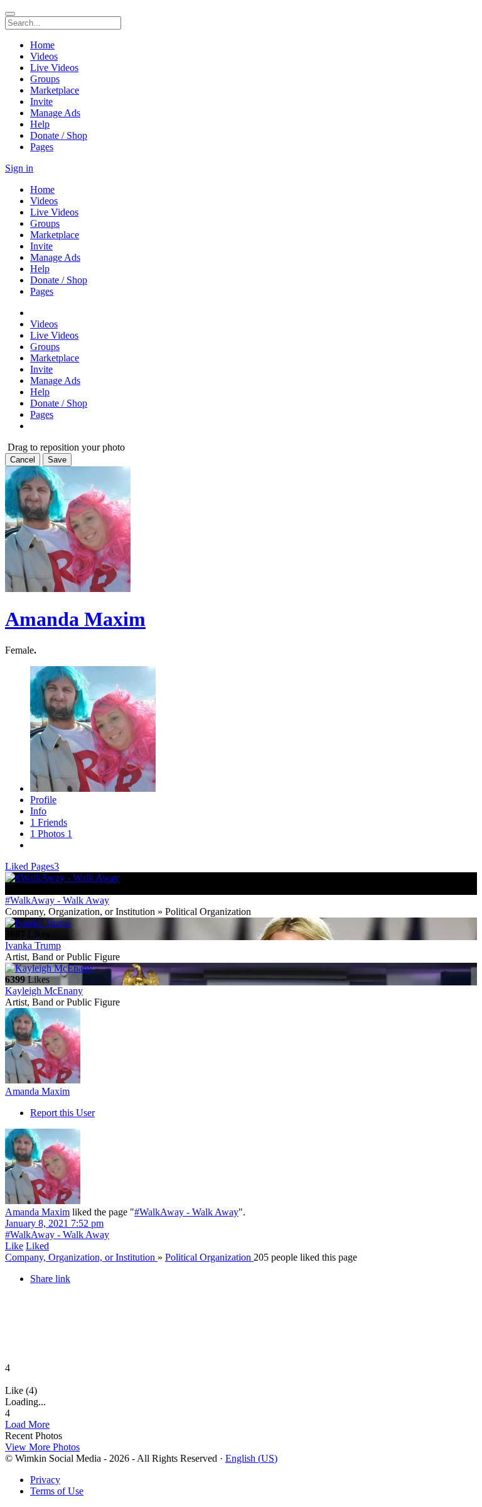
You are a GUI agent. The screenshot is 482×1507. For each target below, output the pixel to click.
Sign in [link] (19, 168)
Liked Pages (32, 866)
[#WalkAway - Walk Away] (241, 878)
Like (14, 1246)
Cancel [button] (22, 459)
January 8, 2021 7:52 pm (54, 1223)
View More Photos (42, 1447)
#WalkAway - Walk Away (57, 900)
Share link (50, 1278)
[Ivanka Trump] (241, 923)
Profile (43, 799)
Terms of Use (56, 1491)
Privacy (45, 1479)
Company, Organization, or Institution (81, 1257)
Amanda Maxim (75, 619)
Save (57, 459)
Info (38, 811)
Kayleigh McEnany (44, 990)
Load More (27, 1424)
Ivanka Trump (33, 945)
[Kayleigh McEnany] (241, 968)
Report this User (62, 1112)
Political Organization (209, 1257)
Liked (37, 1246)
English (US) (251, 1458)
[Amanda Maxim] (241, 1047)
